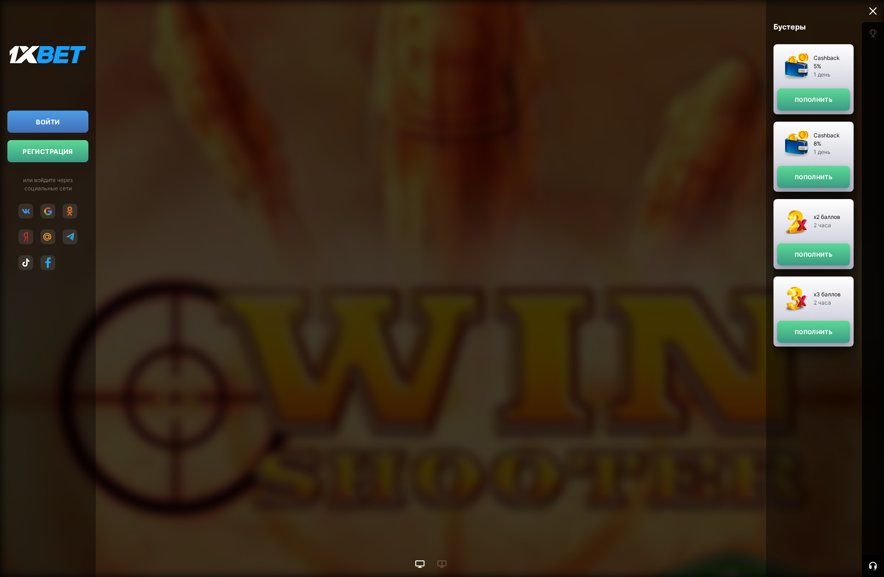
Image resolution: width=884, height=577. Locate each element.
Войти (47, 122)
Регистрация (48, 151)
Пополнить (813, 99)
